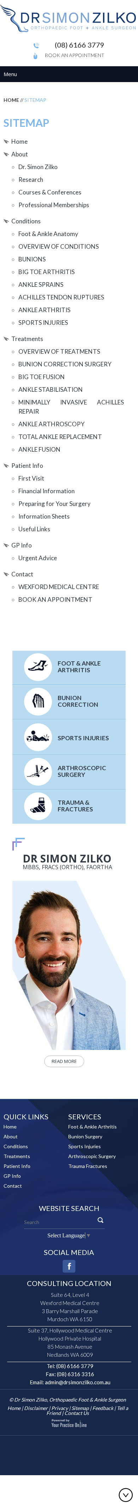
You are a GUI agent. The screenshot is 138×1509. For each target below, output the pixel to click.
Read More (64, 1061)
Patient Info (27, 465)
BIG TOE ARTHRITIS (46, 272)
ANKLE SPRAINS (40, 284)
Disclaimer (36, 1408)
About (19, 154)
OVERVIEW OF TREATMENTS (59, 351)
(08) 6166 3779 (79, 45)
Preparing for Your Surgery (54, 503)
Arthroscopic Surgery (82, 771)
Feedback (102, 1408)
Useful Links (34, 529)
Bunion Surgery (85, 1136)
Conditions (26, 221)
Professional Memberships (53, 205)
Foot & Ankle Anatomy (48, 233)
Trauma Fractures (87, 1166)
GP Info (21, 545)
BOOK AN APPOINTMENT (55, 599)
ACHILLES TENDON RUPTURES (61, 297)
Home (11, 100)
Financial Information (46, 491)
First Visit (31, 478)
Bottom (127, 1495)
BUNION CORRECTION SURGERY (64, 364)
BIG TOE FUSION (41, 377)
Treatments (27, 338)
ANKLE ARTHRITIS (44, 310)
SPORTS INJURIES (43, 322)
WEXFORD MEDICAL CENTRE (58, 586)
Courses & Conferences (49, 192)
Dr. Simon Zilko (38, 167)
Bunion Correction (78, 701)
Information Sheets (44, 516)
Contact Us (76, 1413)
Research (30, 179)
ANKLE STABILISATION (50, 389)
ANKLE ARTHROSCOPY (51, 424)
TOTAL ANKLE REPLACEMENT (60, 436)
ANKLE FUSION (39, 449)
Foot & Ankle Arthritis (79, 667)
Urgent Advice (37, 558)
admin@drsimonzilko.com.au (77, 1382)
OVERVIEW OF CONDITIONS (58, 246)
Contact (22, 574)
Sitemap (80, 1408)
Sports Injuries (83, 738)
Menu (10, 74)
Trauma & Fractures (75, 806)
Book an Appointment (74, 55)
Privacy (59, 1408)
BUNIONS (32, 259)
